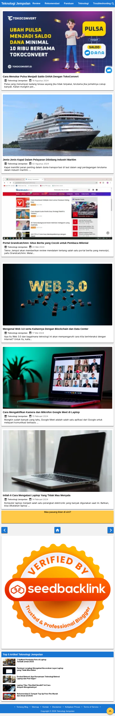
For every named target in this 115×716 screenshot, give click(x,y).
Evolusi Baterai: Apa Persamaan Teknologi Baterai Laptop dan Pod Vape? (38, 678)
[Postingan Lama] (111, 530)
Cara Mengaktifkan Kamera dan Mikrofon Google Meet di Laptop (41, 412)
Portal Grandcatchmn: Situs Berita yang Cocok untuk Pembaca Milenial (45, 243)
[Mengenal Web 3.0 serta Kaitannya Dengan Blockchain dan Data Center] (57, 324)
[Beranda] (57, 530)
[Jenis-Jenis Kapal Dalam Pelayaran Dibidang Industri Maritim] (57, 155)
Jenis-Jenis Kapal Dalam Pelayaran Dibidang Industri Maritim (39, 159)
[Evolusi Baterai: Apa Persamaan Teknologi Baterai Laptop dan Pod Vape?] (9, 679)
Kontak (45, 707)
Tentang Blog (22, 707)
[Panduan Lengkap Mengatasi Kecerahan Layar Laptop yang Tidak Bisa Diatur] (9, 670)
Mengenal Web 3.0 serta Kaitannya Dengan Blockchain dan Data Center (45, 329)
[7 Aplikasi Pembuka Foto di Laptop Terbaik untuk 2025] (9, 662)
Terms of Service (91, 707)
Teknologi (83, 3)
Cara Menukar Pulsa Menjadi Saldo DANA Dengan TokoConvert (41, 76)
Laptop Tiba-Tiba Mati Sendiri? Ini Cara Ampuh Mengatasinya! (33, 686)
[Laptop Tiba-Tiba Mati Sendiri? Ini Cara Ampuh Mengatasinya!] (9, 687)
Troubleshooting (102, 3)
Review (36, 3)
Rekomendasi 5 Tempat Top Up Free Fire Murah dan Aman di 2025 (37, 695)
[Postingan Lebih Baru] (4, 530)
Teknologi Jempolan (15, 3)
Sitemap (35, 707)
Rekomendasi (52, 3)
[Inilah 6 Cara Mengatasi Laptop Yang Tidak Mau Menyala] (57, 491)
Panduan (69, 3)
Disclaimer (56, 707)
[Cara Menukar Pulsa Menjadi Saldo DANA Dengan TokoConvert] (57, 72)
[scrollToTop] (110, 711)
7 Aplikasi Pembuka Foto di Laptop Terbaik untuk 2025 (31, 661)
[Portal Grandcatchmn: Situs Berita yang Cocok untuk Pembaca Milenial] (57, 238)
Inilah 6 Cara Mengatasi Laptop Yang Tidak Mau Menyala (36, 495)
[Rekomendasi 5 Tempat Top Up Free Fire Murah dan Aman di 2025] (9, 696)
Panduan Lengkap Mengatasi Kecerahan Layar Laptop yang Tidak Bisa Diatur (40, 669)
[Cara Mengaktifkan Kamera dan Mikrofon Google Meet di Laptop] (57, 407)
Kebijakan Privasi (72, 707)
